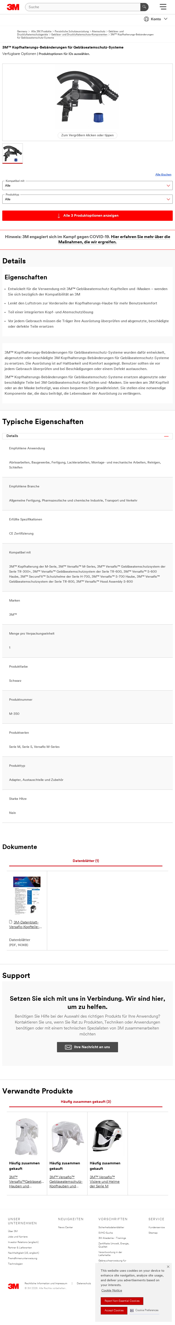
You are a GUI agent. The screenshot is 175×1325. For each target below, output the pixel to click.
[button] (144, 1310)
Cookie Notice (111, 1290)
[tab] (85, 861)
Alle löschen (163, 174)
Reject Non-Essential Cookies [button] (122, 1301)
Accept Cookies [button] (114, 1310)
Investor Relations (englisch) (23, 1242)
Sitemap (153, 1233)
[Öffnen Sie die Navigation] (163, 8)
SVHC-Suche (105, 1233)
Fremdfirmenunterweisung (22, 1258)
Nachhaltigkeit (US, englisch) (23, 1253)
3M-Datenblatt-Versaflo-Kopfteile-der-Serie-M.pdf (24, 925)
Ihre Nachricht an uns (92, 1047)
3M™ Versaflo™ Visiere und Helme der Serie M (105, 1182)
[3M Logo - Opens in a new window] (13, 7)
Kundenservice (157, 1227)
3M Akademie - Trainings (112, 1238)
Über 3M (13, 1231)
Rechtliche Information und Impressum (46, 1283)
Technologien (15, 1264)
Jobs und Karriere (18, 1237)
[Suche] (144, 7)
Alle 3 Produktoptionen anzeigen (90, 216)
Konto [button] (156, 19)
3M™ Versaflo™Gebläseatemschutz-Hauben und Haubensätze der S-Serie (27, 1182)
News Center (65, 1227)
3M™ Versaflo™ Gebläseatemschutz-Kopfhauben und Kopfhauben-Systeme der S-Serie (66, 1182)
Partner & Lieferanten (20, 1248)
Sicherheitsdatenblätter (111, 1227)
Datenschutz (84, 1283)
